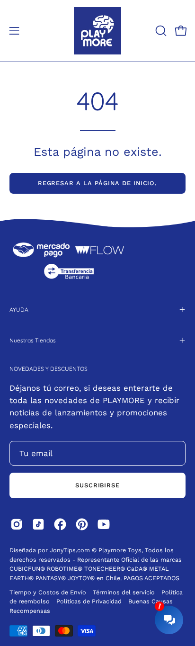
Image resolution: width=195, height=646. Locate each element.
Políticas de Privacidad (90, 601)
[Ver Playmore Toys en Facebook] (60, 524)
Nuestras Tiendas (32, 340)
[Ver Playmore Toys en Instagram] (16, 524)
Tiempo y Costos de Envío (47, 592)
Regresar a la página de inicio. (98, 183)
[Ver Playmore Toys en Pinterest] (82, 524)
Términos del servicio (124, 592)
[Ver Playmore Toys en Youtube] (104, 524)
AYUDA (18, 309)
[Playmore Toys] (97, 30)
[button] (160, 30)
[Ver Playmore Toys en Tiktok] (38, 524)
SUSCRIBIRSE (97, 485)
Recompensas (29, 610)
